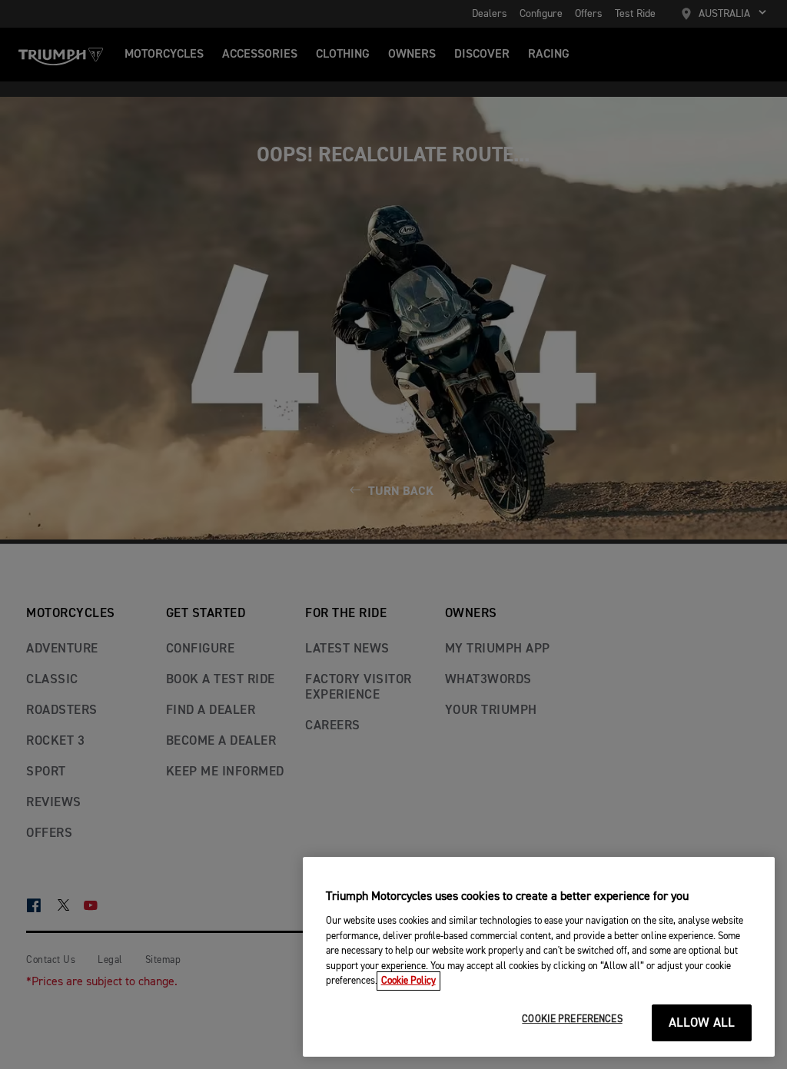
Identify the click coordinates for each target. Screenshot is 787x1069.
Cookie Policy (408, 981)
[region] (539, 957)
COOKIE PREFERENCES (572, 1019)
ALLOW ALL (702, 1023)
